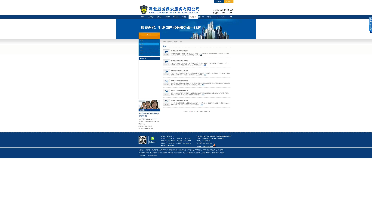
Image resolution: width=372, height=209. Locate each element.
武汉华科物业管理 (162, 153)
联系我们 (209, 17)
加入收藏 (219, 1)
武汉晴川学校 (215, 153)
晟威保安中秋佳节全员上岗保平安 (179, 71)
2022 (141, 41)
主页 (171, 41)
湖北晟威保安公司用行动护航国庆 (179, 61)
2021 (141, 44)
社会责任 (193, 17)
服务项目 (159, 17)
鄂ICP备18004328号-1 (208, 143)
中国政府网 (148, 150)
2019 (141, 50)
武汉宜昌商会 (198, 150)
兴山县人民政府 (182, 150)
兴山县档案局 (153, 153)
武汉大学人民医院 (200, 153)
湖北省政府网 (155, 150)
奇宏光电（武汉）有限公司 (175, 153)
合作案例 (184, 17)
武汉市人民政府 (163, 150)
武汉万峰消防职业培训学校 (210, 150)
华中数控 (222, 153)
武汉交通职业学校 (152, 155)
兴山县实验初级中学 (144, 153)
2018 (141, 53)
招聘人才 (201, 17)
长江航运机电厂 (143, 155)
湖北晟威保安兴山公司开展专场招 (179, 51)
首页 (142, 17)
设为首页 (228, 1)
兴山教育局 (220, 150)
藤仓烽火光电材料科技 (189, 153)
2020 (141, 47)
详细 (201, 55)
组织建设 (176, 17)
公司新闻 (167, 17)
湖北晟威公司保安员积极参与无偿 (179, 100)
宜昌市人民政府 (173, 150)
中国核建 (208, 153)
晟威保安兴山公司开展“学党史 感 (179, 90)
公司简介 (151, 17)
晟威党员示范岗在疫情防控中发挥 (179, 80)
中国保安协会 (190, 150)
